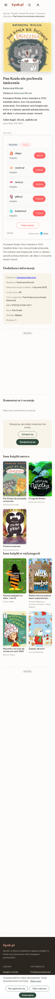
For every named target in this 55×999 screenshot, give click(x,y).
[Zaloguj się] (38, 5)
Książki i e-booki (10, 972)
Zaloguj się (27, 434)
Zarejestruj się (27, 442)
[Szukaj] (29, 5)
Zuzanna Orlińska (36, 604)
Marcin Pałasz (9, 655)
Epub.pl (18, 5)
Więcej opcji (35, 981)
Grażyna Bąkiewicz (37, 602)
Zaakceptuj (27, 995)
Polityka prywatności (41, 972)
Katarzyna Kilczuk (13, 88)
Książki (14, 13)
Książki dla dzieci (27, 13)
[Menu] (6, 5)
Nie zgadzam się (16, 988)
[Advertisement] (27, 364)
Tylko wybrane (39, 988)
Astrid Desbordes (36, 652)
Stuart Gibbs (8, 602)
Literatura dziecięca (26, 277)
